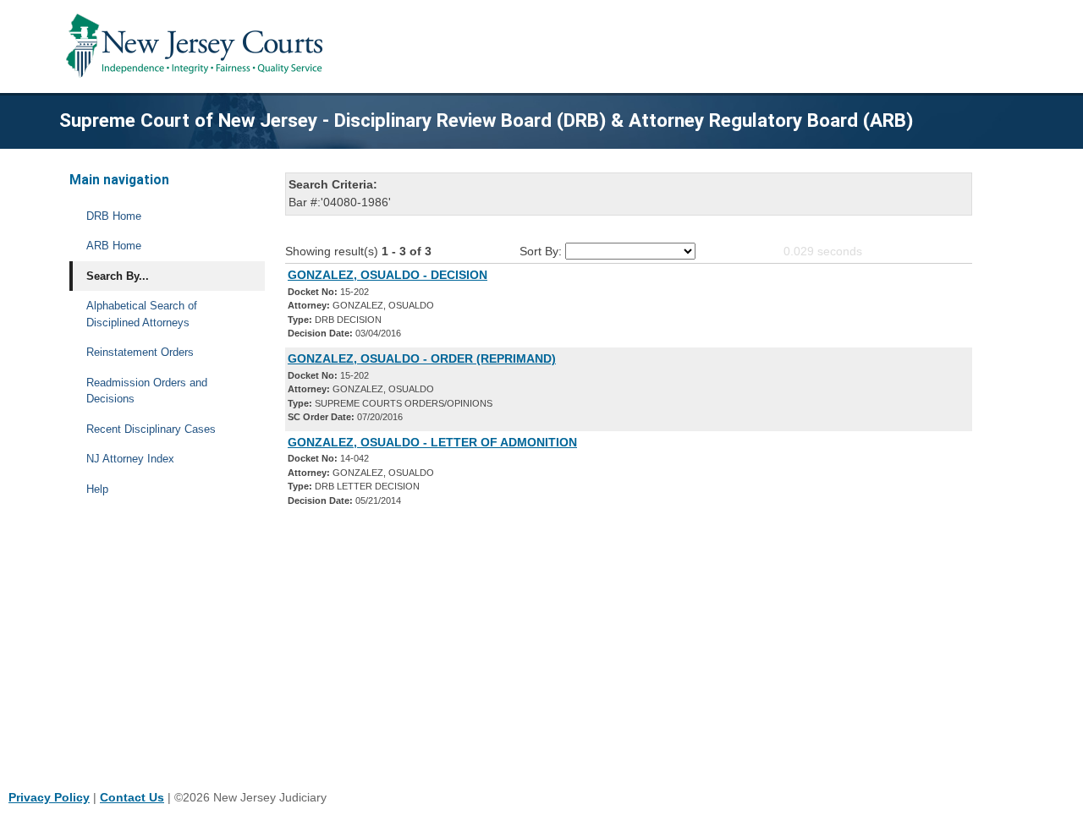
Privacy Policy (49, 797)
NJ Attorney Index (130, 458)
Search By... (117, 276)
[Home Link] (197, 46)
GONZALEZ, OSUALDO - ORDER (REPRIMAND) (422, 358)
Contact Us (132, 797)
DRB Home (113, 216)
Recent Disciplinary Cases (151, 429)
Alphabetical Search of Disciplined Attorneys (141, 314)
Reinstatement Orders (140, 352)
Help (97, 489)
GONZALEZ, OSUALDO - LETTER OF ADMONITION (432, 442)
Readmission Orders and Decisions (146, 391)
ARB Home (113, 245)
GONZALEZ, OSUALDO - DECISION (387, 275)
